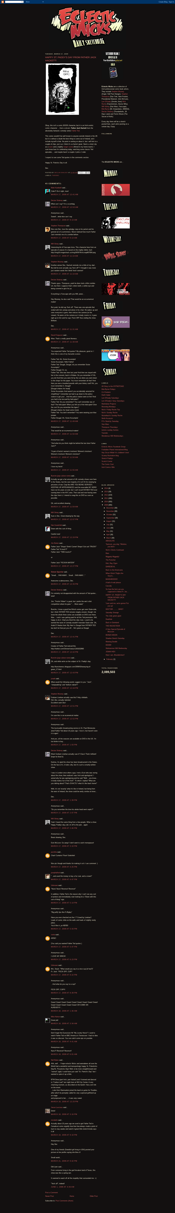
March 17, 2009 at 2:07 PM (64, 813)
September (110, 518)
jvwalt (53, 679)
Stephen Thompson (58, 226)
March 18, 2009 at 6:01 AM (64, 1054)
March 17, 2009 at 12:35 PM (64, 584)
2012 (106, 495)
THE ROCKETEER (113, 626)
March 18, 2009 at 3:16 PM (64, 1114)
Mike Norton (55, 1017)
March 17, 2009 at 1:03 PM (64, 745)
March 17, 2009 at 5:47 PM (64, 947)
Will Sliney (55, 244)
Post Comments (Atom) (64, 1201)
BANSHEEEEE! (112, 579)
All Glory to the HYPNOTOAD (113, 386)
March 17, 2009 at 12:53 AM (64, 207)
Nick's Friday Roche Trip (111, 410)
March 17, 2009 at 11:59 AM (64, 507)
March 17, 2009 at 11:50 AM (64, 434)
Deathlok (109, 619)
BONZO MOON (111, 635)
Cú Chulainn (106, 392)
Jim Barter (55, 543)
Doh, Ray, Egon (111, 563)
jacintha (54, 852)
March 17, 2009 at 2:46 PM (64, 828)
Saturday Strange (112, 612)
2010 (106, 502)
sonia (53, 935)
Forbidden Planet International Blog (115, 450)
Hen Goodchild (56, 525)
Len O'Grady (106, 101)
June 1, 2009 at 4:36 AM (62, 1187)
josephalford (55, 873)
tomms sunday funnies (110, 430)
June (108, 528)
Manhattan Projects (109, 404)
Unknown (54, 885)
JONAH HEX (110, 652)
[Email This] (79, 172)
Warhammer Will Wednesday (116, 648)
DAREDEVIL (110, 567)
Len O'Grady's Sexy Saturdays (113, 401)
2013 (106, 492)
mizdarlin (54, 1120)
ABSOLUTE (110, 541)
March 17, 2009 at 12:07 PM (64, 519)
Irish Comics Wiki (108, 467)
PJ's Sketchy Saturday (110, 421)
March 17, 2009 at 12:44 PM (64, 688)
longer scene (68, 147)
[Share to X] (84, 172)
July (108, 525)
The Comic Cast (108, 464)
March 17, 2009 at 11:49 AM (64, 421)
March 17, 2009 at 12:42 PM (64, 652)
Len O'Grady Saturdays (110, 398)
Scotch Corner (107, 461)
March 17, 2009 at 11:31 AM (64, 329)
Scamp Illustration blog (110, 455)
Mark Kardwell (56, 188)
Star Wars (105, 424)
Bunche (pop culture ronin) (60, 476)
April (108, 535)
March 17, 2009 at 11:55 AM (64, 470)
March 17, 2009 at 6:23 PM (64, 959)
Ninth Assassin (107, 418)
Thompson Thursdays (110, 427)
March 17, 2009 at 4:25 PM (64, 867)
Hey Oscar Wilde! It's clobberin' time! (115, 453)
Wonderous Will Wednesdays (112, 436)
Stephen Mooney (57, 262)
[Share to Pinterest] (89, 172)
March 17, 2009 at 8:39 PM (64, 993)
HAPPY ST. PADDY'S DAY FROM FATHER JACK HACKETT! (116, 597)
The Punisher (111, 560)
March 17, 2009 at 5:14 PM (64, 903)
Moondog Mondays (109, 407)
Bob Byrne (105, 109)
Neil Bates (55, 1060)
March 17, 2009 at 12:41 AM (64, 194)
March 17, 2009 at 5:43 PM (64, 929)
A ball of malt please (113, 582)
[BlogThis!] (81, 172)
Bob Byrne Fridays (108, 389)
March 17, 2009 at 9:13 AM (64, 220)
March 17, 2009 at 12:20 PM (64, 537)
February (109, 659)
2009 (106, 505)
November (110, 511)
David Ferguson (57, 335)
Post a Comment (51, 1193)
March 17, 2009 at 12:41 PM (64, 637)
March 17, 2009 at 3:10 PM (64, 846)
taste (51, 147)
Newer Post (49, 1196)
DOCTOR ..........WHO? (114, 609)
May (108, 531)
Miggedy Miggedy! (112, 557)
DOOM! (108, 645)
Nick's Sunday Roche (109, 413)
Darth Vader (106, 395)
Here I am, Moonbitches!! (115, 655)
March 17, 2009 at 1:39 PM (64, 800)
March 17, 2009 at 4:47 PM (64, 879)
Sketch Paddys (107, 458)
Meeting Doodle (111, 642)
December (110, 508)
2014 (106, 488)
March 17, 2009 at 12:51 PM (64, 706)
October (109, 514)
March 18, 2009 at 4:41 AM (64, 1042)
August (109, 521)
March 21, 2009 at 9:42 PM (64, 1161)
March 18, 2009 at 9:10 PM (64, 1135)
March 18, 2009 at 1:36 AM (64, 1011)
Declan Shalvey (57, 200)
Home (72, 1196)
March (108, 538)
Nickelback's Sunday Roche (112, 415)
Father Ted (76, 131)
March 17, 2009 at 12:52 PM (64, 719)
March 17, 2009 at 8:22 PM (64, 975)
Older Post (94, 1196)
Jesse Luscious (57, 1107)
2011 (106, 498)
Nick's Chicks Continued (115, 550)
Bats (107, 553)
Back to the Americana (114, 570)
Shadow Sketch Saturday (115, 638)
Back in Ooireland (112, 622)
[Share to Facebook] (86, 172)
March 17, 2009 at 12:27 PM (64, 566)
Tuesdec (55, 175)
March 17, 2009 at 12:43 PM (64, 673)
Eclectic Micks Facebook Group (113, 447)
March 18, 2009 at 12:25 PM (64, 1102)
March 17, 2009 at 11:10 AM (64, 256)
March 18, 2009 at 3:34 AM (64, 1023)
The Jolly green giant (113, 616)
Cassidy (109, 586)
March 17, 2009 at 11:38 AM (64, 342)
